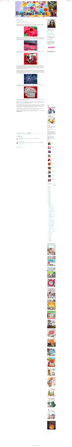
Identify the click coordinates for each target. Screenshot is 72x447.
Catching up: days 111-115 (21, 21)
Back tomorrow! (50, 217)
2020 (48, 191)
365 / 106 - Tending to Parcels (51, 231)
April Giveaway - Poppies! (53, 159)
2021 (48, 190)
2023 (48, 188)
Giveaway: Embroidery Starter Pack (53, 143)
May (49, 237)
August (49, 235)
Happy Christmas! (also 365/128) (51, 213)
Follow (51, 49)
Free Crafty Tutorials (33, 17)
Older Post (43, 146)
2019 (48, 192)
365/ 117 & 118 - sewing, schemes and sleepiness (51, 220)
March (49, 239)
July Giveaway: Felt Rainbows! (53, 167)
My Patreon (27, 17)
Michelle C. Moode (20, 141)
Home (17, 17)
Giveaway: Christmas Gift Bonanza (52, 147)
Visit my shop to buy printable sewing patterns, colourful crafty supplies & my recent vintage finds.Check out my (51, 34)
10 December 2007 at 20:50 (21, 139)
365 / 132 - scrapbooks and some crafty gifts (51, 209)
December (50, 204)
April (49, 238)
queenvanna (19, 137)
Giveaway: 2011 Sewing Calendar (53, 171)
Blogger (39, 445)
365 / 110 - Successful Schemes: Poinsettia (51, 225)
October (49, 233)
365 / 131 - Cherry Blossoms (51, 210)
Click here (51, 137)
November (50, 232)
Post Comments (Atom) (22, 147)
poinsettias (34, 25)
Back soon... (49, 218)
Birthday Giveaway (53, 154)
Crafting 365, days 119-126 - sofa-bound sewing (51, 216)
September (50, 234)
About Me (24, 17)
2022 (48, 189)
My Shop (20, 17)
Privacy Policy (42, 17)
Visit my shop (39, 110)
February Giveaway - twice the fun (53, 163)
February (50, 240)
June (49, 236)
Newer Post (18, 146)
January (50, 241)
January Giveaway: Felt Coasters (53, 175)
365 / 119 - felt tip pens (51, 219)
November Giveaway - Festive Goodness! (53, 179)
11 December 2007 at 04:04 (21, 143)
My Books (38, 17)
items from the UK (21, 102)
